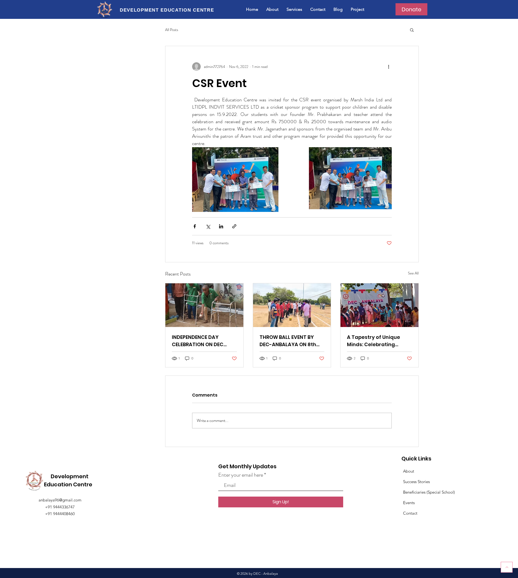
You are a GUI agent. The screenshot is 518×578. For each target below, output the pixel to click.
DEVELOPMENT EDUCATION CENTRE (167, 10)
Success (410, 481)
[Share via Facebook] (194, 226)
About (408, 471)
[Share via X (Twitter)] (207, 226)
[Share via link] (234, 226)
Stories (424, 481)
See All (413, 273)
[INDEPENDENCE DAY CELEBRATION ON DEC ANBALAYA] (204, 305)
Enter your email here (240, 475)
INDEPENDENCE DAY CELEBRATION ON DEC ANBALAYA (197, 341)
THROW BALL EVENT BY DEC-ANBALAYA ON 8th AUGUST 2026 (288, 341)
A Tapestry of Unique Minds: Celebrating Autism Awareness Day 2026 (376, 341)
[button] (411, 29)
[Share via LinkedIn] (221, 226)
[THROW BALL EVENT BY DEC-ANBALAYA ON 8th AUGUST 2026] (292, 305)
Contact (410, 513)
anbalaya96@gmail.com (60, 500)
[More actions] (388, 66)
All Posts (171, 29)
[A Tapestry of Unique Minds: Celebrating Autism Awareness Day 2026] (379, 305)
